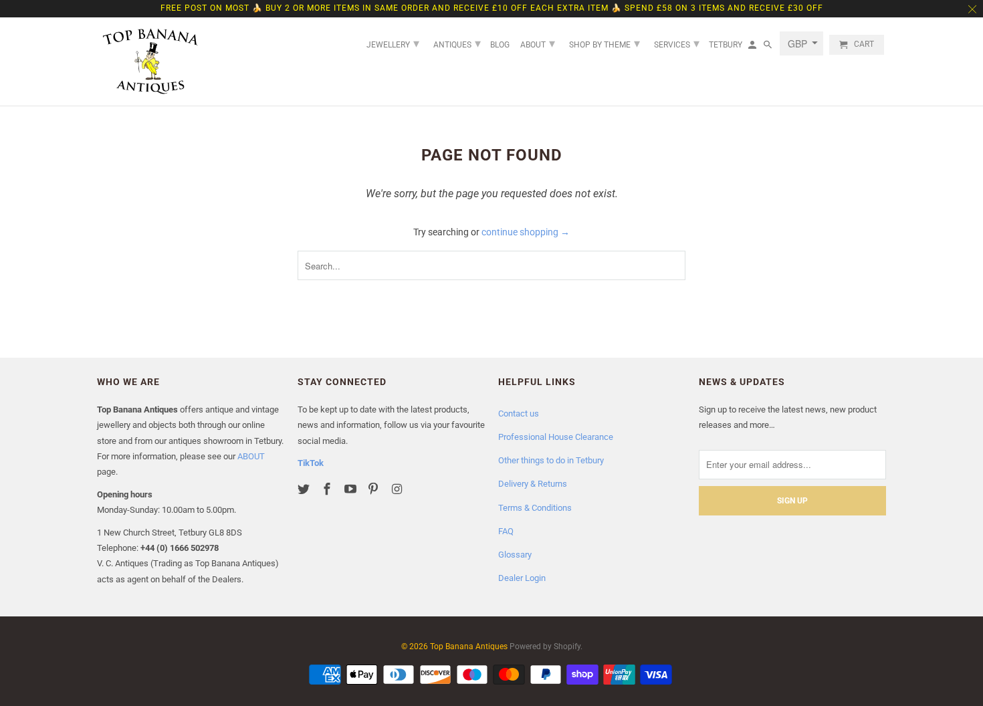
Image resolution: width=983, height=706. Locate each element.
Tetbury (725, 44)
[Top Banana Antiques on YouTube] (351, 489)
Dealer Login (522, 578)
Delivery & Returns (532, 484)
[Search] (769, 47)
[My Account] (753, 47)
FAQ (506, 531)
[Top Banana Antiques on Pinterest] (374, 489)
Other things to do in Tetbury (551, 460)
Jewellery (392, 43)
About (537, 43)
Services (676, 43)
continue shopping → (525, 232)
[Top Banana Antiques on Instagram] (398, 489)
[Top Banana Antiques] (150, 61)
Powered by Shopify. (546, 646)
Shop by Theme (604, 43)
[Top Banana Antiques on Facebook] (328, 489)
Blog (500, 44)
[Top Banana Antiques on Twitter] (305, 489)
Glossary (515, 555)
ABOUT (251, 456)
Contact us (518, 413)
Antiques (457, 43)
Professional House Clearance (555, 437)
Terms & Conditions (535, 508)
